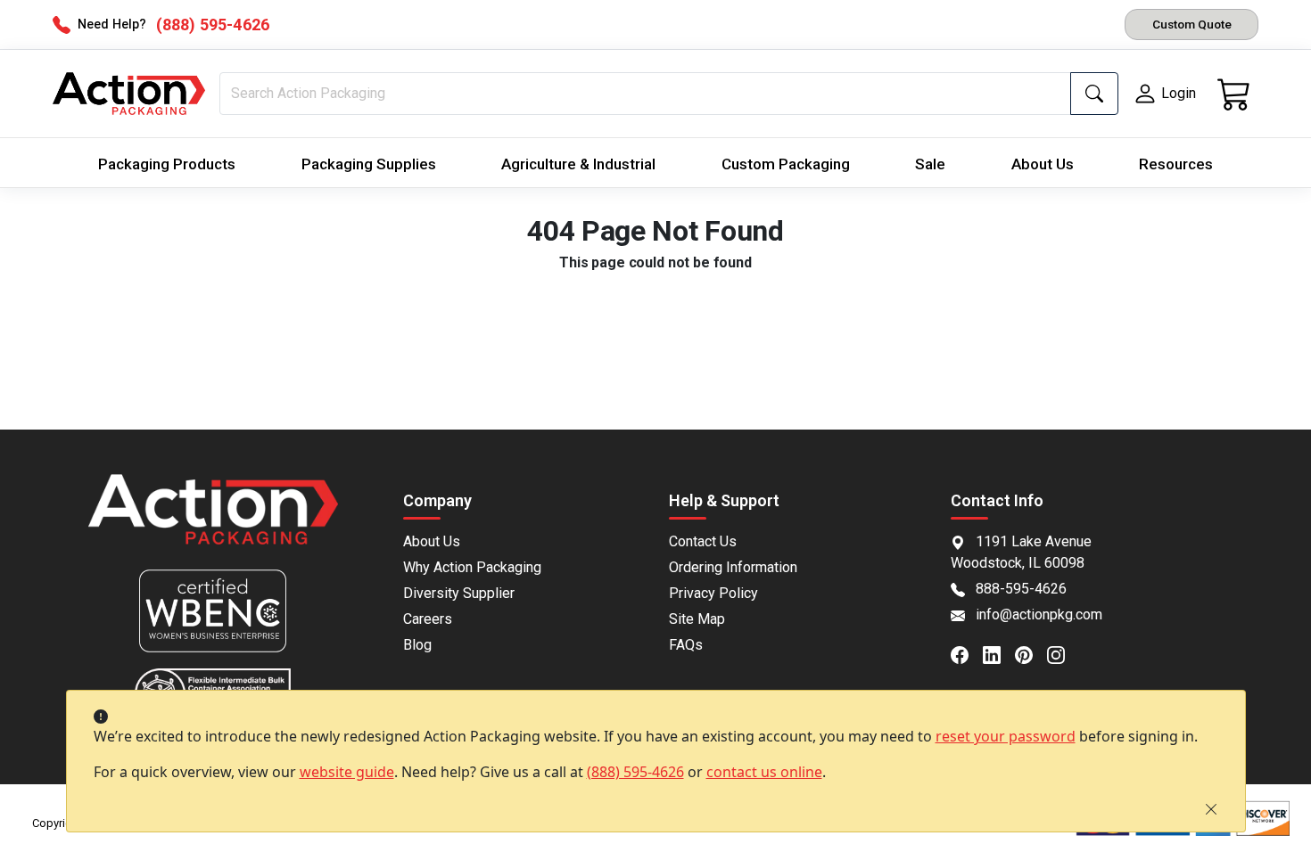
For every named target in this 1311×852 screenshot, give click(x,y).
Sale (930, 164)
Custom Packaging (785, 164)
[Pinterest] (1031, 653)
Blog (417, 644)
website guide (347, 772)
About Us (1042, 164)
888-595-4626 (1021, 588)
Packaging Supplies (368, 164)
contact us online (764, 772)
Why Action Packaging (472, 567)
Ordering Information (733, 567)
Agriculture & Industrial (578, 164)
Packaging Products (166, 164)
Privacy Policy (713, 593)
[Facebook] (967, 653)
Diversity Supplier (459, 593)
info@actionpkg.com (1039, 614)
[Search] (1094, 93)
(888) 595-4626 (635, 772)
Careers (427, 618)
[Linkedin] (999, 653)
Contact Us (703, 541)
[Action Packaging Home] (213, 521)
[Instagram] (1063, 653)
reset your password (1006, 736)
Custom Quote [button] (1192, 24)
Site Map (697, 618)
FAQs (686, 644)
